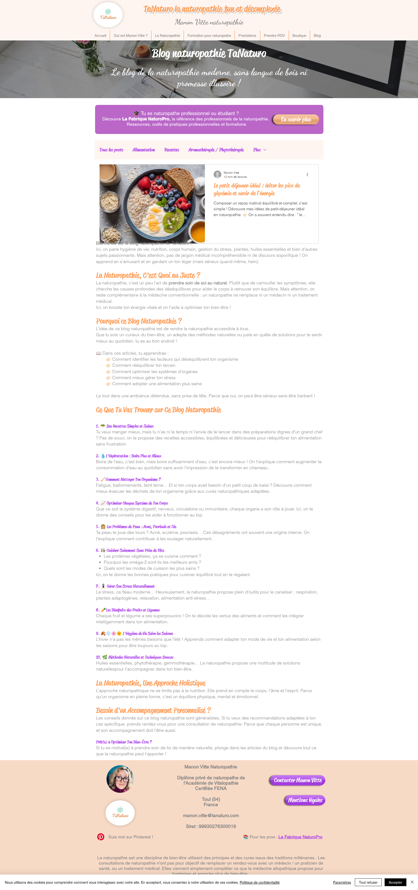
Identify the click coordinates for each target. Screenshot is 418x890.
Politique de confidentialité (260, 882)
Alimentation (144, 150)
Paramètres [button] (342, 882)
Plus (257, 150)
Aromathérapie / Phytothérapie (216, 150)
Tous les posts (111, 150)
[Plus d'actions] (309, 174)
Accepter (395, 882)
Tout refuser (368, 882)
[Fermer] (412, 882)
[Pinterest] (100, 837)
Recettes (171, 150)
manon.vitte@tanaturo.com (211, 815)
